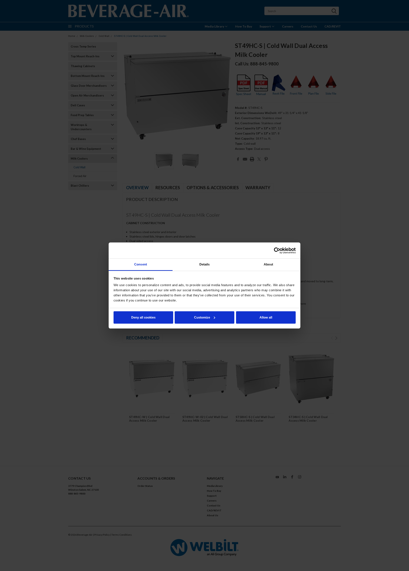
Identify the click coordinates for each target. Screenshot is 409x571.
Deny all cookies (143, 317)
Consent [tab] (140, 264)
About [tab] (268, 264)
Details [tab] (204, 264)
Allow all (265, 317)
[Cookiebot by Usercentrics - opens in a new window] (277, 250)
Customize (202, 317)
